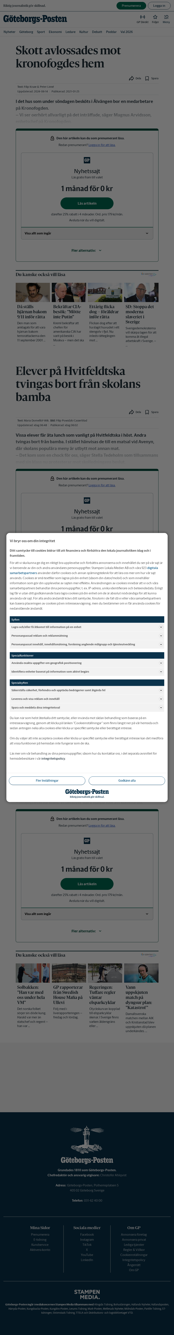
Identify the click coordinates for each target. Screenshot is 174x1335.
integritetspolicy (53, 758)
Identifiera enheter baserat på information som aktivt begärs (50, 671)
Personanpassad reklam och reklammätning (39, 635)
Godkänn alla (127, 780)
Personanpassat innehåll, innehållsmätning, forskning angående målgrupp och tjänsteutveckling (73, 644)
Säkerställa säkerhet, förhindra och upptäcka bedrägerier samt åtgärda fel (58, 690)
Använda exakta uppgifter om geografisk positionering (46, 663)
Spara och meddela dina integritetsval (35, 707)
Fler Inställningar (47, 780)
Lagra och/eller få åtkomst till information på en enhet (46, 627)
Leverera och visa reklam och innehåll (35, 698)
